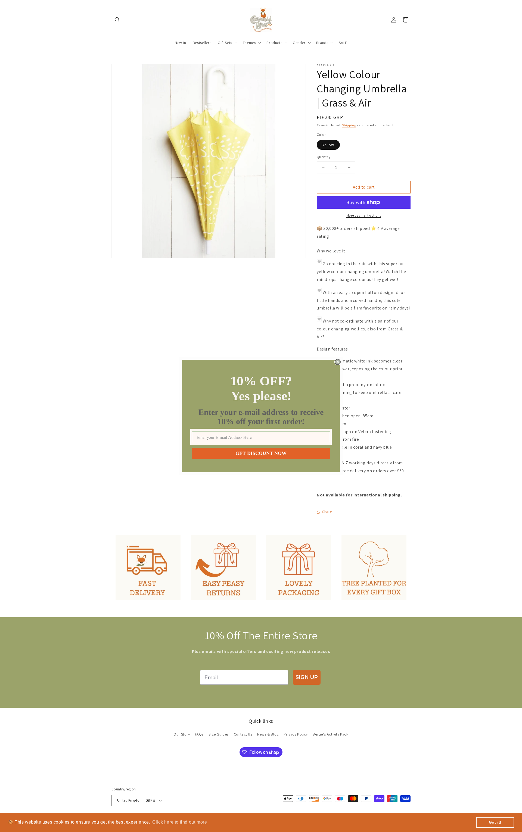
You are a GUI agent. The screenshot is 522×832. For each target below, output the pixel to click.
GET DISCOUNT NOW (261, 453)
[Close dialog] (337, 362)
